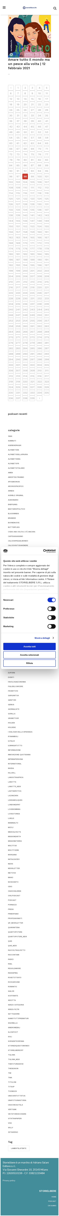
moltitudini (13, 850)
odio (10, 887)
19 (18, 104)
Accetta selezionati (29, 655)
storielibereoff (15, 1050)
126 (11, 204)
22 (39, 104)
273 (32, 337)
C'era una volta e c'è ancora (21, 532)
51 (32, 132)
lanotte (12, 782)
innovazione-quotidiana (19, 755)
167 (47, 237)
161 (47, 231)
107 (47, 182)
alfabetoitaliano (16, 468)
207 (32, 276)
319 (18, 381)
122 (25, 198)
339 (32, 398)
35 (46, 115)
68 (25, 148)
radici (10, 959)
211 (18, 281)
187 (18, 259)
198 (11, 270)
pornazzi (12, 905)
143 (47, 215)
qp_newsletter (15, 923)
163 (18, 237)
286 (39, 348)
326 (25, 387)
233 (47, 298)
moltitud (12, 846)
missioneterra (15, 841)
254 (25, 320)
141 (32, 215)
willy (10, 1128)
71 (46, 148)
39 (32, 121)
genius (11, 705)
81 (32, 159)
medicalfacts (14, 832)
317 (47, 376)
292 (39, 353)
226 (39, 292)
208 (39, 276)
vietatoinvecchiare (17, 1114)
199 (18, 270)
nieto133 (12, 873)
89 (46, 165)
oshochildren (14, 891)
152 (25, 226)
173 (47, 242)
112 (39, 187)
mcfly (10, 827)
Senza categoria (16, 1005)
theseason (13, 1068)
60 (10, 143)
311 (47, 370)
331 (18, 392)
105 (32, 182)
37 (18, 121)
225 (32, 292)
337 (18, 398)
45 (32, 126)
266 (25, 331)
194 (25, 265)
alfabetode (13, 450)
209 (46, 276)
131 (47, 204)
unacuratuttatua (16, 1096)
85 (18, 165)
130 (39, 204)
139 (18, 215)
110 (25, 187)
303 (32, 364)
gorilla (11, 714)
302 (25, 364)
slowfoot (13, 1032)
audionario (13, 500)
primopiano (13, 914)
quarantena (14, 927)
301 (18, 364)
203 (46, 270)
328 (39, 387)
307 (18, 370)
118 (39, 193)
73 (17, 154)
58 (39, 137)
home (54, 1197)
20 (25, 104)
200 (25, 270)
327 (32, 387)
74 (25, 154)
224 (25, 292)
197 (47, 265)
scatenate (13, 996)
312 (11, 376)
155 (47, 226)
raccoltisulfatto (16, 950)
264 (10, 331)
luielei (11, 818)
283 (18, 348)
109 (18, 187)
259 (18, 326)
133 (18, 209)
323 (47, 381)
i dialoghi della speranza (20, 732)
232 (39, 298)
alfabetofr (13, 464)
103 (18, 182)
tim (9, 1073)
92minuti (12, 441)
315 (32, 376)
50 (25, 132)
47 (46, 126)
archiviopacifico (15, 486)
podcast (12, 900)
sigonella (12, 1023)
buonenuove (13, 523)
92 (25, 170)
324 (11, 387)
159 (32, 231)
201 (32, 270)
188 (25, 259)
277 (18, 342)
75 (32, 154)
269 (46, 331)
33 (32, 115)
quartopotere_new (17, 937)
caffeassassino (15, 536)
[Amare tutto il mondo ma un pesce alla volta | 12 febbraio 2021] (29, 36)
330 (11, 392)
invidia (11, 768)
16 (39, 98)
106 (39, 182)
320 (25, 381)
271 (18, 337)
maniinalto (13, 823)
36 (10, 121)
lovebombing (14, 809)
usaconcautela (15, 1105)
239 (46, 303)
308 (25, 370)
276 (11, 342)
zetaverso (13, 1132)
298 (39, 359)
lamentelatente (18, 1148)
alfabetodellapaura (18, 454)
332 (25, 392)
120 (11, 198)
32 (25, 115)
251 (47, 315)
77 (46, 154)
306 (11, 370)
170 (25, 242)
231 (32, 298)
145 (18, 220)
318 (11, 381)
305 (46, 364)
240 (10, 309)
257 (46, 320)
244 (39, 309)
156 (11, 231)
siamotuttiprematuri (18, 1018)
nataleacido (14, 859)
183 (32, 254)
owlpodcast (14, 896)
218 (25, 287)
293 (46, 353)
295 (18, 359)
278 (25, 342)
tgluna (11, 1055)
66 (10, 148)
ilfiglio (11, 741)
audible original (15, 495)
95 (46, 170)
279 (32, 342)
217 (18, 287)
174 (11, 248)
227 (46, 292)
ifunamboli (13, 736)
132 (11, 209)
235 (18, 303)
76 (39, 154)
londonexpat (14, 805)
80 (25, 159)
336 (11, 398)
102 (11, 182)
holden (11, 723)
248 (25, 315)
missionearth (14, 836)
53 (46, 132)
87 (32, 165)
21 (32, 104)
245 (46, 309)
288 (11, 353)
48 (10, 132)
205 (18, 276)
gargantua (13, 695)
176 (25, 248)
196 (39, 265)
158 (25, 231)
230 (25, 298)
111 (32, 187)
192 (11, 265)
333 (32, 392)
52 (39, 132)
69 (32, 148)
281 (47, 342)
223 (18, 292)
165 (32, 237)
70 (39, 148)
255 (32, 320)
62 (25, 143)
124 (39, 198)
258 (11, 326)
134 (25, 209)
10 (39, 93)
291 (32, 353)
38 (25, 121)
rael (10, 964)
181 (18, 254)
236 (25, 303)
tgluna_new (14, 1059)
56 (25, 137)
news (10, 864)
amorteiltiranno (16, 477)
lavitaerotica (14, 791)
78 (10, 159)
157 (18, 231)
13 (18, 98)
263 (46, 326)
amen (10, 473)
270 (11, 337)
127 (18, 204)
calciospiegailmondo (18, 541)
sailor (11, 991)
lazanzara (13, 796)
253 (18, 320)
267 (32, 331)
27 (32, 109)
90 (10, 170)
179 (47, 248)
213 (32, 281)
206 (25, 276)
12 (11, 98)
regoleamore (14, 968)
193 (18, 265)
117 (32, 193)
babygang (12, 504)
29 (46, 109)
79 (18, 159)
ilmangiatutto (15, 746)
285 (32, 348)
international (14, 764)
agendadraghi (14, 445)
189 (32, 259)
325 (18, 387)
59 (46, 137)
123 (32, 198)
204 (10, 276)
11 (47, 93)
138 (11, 215)
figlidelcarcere (15, 686)
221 (47, 287)
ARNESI (11, 491)
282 (11, 348)
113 (47, 187)
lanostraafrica (15, 777)
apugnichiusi (14, 482)
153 (32, 226)
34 (39, 115)
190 (39, 259)
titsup (11, 1087)
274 (39, 337)
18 (10, 104)
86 (25, 165)
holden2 (12, 727)
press (11, 909)
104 (25, 182)
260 (25, 326)
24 (10, 109)
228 (11, 298)
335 (46, 392)
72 (10, 154)
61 (18, 143)
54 (10, 137)
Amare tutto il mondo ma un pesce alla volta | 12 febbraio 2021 (29, 64)
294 (10, 359)
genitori (12, 700)
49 (18, 132)
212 (25, 281)
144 (11, 220)
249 (32, 315)
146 (25, 220)
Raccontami (13, 955)
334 (39, 392)
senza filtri (13, 1009)
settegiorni (13, 1014)
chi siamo (52, 1206)
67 (18, 148)
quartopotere (15, 932)
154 (39, 226)
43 (18, 126)
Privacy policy (9, 1180)
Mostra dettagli (42, 638)
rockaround (14, 982)
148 (39, 220)
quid (10, 941)
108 (11, 187)
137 (47, 209)
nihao (10, 877)
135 (32, 209)
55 (18, 137)
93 (32, 170)
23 (46, 104)
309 (32, 370)
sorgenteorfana (16, 1041)
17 (46, 98)
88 (39, 165)
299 (46, 359)
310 (39, 370)
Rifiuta (29, 663)
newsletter (14, 868)
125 (47, 198)
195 (32, 265)
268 (39, 331)
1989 (10, 436)
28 (39, 109)
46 (39, 126)
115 (18, 193)
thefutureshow (15, 1064)
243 (32, 309)
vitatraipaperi (15, 1118)
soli (10, 1037)
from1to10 (13, 691)
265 (18, 331)
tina (10, 1078)
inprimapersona (15, 759)
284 (25, 348)
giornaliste (13, 709)
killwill (12, 773)
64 (39, 143)
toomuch (12, 1091)
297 (32, 359)
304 (39, 364)
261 (32, 326)
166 (39, 237)
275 (46, 337)
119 (47, 193)
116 (25, 193)
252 (11, 320)
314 (25, 376)
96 (10, 176)
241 (18, 309)
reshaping (13, 973)
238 (39, 303)
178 (39, 248)
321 (32, 381)
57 (32, 137)
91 (18, 170)
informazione (14, 750)
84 (10, 165)
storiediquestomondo (18, 1046)
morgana (12, 855)
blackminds (13, 514)
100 (39, 176)
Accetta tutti (29, 646)
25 (17, 109)
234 (11, 303)
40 (39, 121)
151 (18, 226)
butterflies (14, 527)
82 (39, 159)
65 (46, 143)
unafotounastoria (17, 1100)
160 (39, 231)
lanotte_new (14, 786)
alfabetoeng (14, 459)
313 (18, 376)
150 (11, 226)
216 (11, 287)
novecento (13, 882)
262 (39, 326)
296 (25, 359)
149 (46, 220)
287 (46, 348)
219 (32, 287)
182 (25, 254)
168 (11, 242)
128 (25, 204)
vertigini (12, 1109)
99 (32, 176)
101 (47, 176)
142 (39, 215)
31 (18, 115)
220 (39, 287)
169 (18, 242)
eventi (11, 677)
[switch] (52, 609)
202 (39, 270)
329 (46, 387)
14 (25, 98)
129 (32, 204)
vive (10, 1123)
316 (39, 376)
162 (11, 237)
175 (18, 248)
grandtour (13, 718)
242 (25, 309)
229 (18, 298)
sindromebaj (14, 1028)
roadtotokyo (14, 977)
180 (11, 254)
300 (11, 364)
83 (46, 159)
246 (10, 315)
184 (39, 254)
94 (39, 170)
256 (39, 320)
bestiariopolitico (16, 509)
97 (18, 176)
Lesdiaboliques (15, 800)
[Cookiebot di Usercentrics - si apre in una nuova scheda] (43, 551)
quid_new (12, 946)
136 (39, 209)
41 (46, 121)
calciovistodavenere (18, 545)
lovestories (14, 814)
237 (32, 303)
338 (25, 398)
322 (39, 381)
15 (32, 98)
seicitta (12, 1000)
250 (39, 315)
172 (39, 242)
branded (12, 518)
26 (25, 109)
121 (18, 198)
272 (25, 337)
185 (47, 254)
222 (11, 292)
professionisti (15, 918)
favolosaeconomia (17, 682)
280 (39, 342)
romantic (12, 987)
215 (47, 281)
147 (32, 220)
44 (25, 126)
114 (11, 193)
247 (18, 315)
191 (47, 259)
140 (25, 215)
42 (10, 126)
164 (25, 237)
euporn (11, 673)
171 (32, 242)
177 (32, 248)
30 (10, 115)
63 (32, 143)
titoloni (12, 1082)
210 (11, 281)
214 (39, 281)
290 (25, 353)
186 (11, 259)
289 (18, 353)
